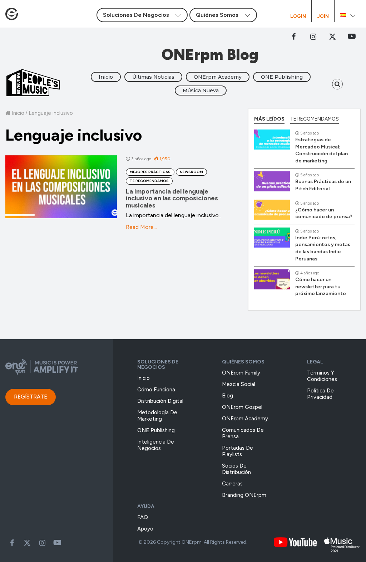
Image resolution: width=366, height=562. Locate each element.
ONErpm (192, 542)
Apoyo (145, 529)
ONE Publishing (282, 77)
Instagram (313, 36)
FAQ (142, 517)
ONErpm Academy (218, 77)
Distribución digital (160, 401)
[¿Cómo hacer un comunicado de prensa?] (272, 210)
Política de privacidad (320, 393)
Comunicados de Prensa (243, 433)
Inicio (106, 77)
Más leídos (269, 119)
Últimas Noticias (153, 77)
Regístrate (30, 397)
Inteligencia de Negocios (155, 445)
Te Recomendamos (149, 181)
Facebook (293, 36)
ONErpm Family (241, 373)
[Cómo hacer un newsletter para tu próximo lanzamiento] (272, 279)
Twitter (332, 36)
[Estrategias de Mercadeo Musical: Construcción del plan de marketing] (272, 139)
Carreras (232, 483)
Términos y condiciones (322, 376)
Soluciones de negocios (157, 364)
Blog (227, 395)
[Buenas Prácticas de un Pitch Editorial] (272, 181)
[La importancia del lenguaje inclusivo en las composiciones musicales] (61, 186)
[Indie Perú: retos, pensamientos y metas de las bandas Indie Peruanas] (272, 238)
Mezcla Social (238, 384)
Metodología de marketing (157, 415)
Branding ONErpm (244, 495)
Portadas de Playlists (237, 451)
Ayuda (145, 506)
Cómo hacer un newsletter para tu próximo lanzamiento (320, 287)
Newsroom (191, 172)
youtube (351, 36)
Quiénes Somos (243, 362)
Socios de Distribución (236, 469)
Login (298, 16)
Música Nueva (201, 90)
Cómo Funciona (156, 389)
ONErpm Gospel (242, 407)
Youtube (57, 542)
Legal (315, 362)
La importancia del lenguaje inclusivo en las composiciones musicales (172, 198)
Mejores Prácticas (150, 172)
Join (323, 16)
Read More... (141, 227)
